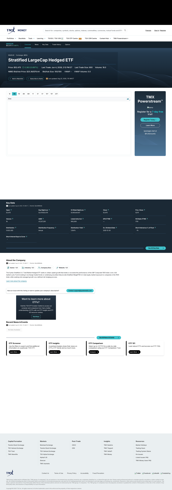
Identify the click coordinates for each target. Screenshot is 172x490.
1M (19, 94)
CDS (73, 448)
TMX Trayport (108, 448)
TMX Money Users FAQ (143, 460)
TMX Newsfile (13, 454)
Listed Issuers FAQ (142, 457)
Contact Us (45, 473)
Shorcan (42, 460)
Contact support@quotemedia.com (80, 290)
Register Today (149, 120)
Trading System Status (143, 451)
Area (9, 99)
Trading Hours (140, 448)
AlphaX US (43, 457)
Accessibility (85, 473)
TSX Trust (11, 451)
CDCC (74, 445)
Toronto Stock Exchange (16, 445)
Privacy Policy (71, 473)
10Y (47, 94)
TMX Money (108, 454)
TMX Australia (45, 463)
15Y (52, 94)
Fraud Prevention (98, 473)
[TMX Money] (16, 30)
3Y (38, 94)
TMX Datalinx (108, 445)
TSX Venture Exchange (15, 448)
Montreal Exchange (46, 445)
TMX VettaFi (108, 451)
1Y (33, 94)
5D (14, 94)
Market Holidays (141, 445)
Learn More (150, 125)
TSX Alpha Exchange (47, 454)
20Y (56, 94)
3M (24, 94)
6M (28, 94)
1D (9, 94)
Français (148, 30)
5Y (42, 94)
